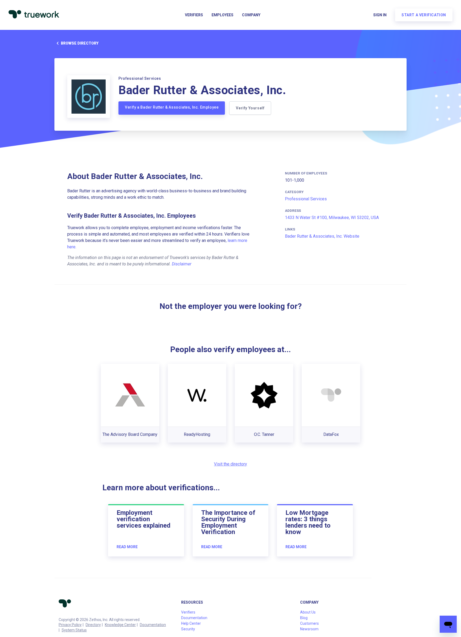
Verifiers (194, 15)
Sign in (380, 15)
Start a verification (424, 15)
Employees (222, 15)
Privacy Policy (70, 625)
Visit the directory (230, 464)
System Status (74, 630)
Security (188, 629)
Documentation (153, 625)
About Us (308, 612)
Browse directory (79, 43)
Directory (93, 625)
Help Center (191, 623)
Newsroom (309, 629)
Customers (309, 623)
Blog (304, 618)
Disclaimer (181, 263)
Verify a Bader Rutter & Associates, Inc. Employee (171, 107)
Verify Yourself (250, 108)
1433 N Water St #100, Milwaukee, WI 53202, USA (332, 217)
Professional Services (306, 198)
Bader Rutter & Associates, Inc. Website (322, 236)
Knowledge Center (120, 625)
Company (251, 15)
